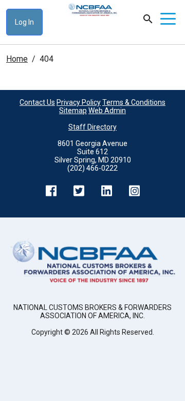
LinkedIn (106, 191)
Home (17, 59)
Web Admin (107, 110)
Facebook (51, 191)
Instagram (134, 191)
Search (148, 19)
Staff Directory (92, 127)
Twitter (78, 191)
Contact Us (37, 102)
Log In (24, 22)
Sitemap (73, 110)
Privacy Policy (79, 102)
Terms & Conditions (133, 102)
